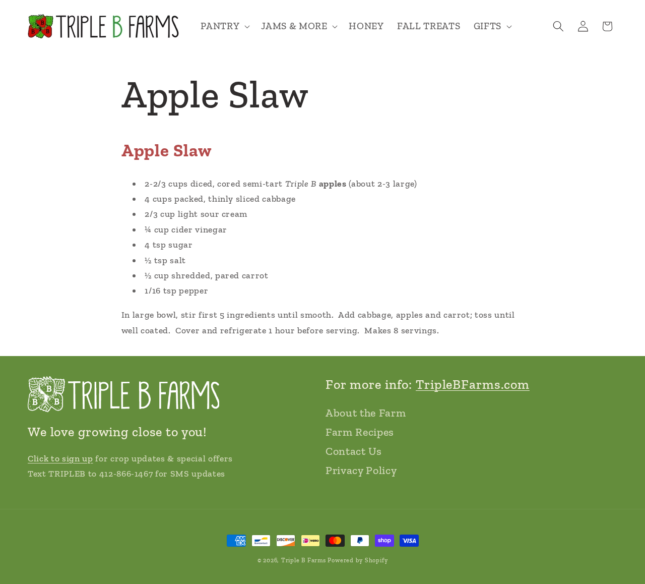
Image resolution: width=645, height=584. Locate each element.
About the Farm (366, 413)
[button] (224, 26)
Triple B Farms (303, 560)
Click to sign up (60, 458)
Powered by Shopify (358, 560)
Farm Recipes (360, 432)
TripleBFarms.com (473, 384)
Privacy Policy (361, 470)
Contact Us (354, 451)
